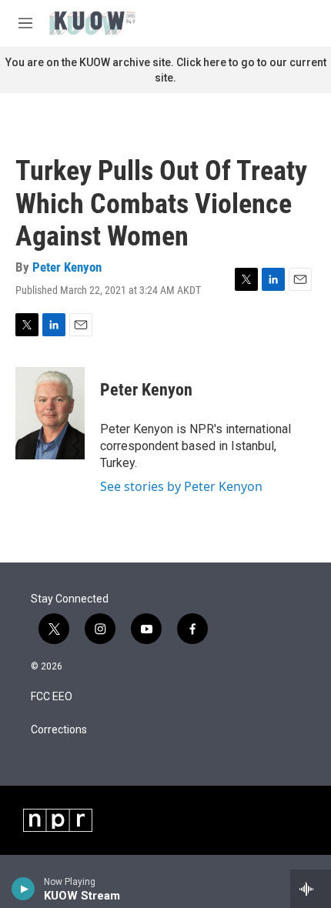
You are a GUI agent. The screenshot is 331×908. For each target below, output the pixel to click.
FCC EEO (51, 697)
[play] (23, 888)
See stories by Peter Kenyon (181, 486)
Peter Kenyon (67, 267)
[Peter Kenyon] (50, 413)
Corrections (59, 730)
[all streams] (310, 889)
